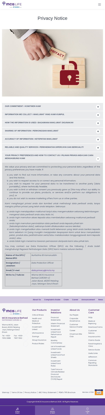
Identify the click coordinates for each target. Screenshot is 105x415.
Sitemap (5, 392)
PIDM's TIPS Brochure (67, 392)
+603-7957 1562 (18, 336)
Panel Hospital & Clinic (95, 345)
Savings (35, 336)
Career (75, 299)
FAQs (90, 317)
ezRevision (92, 357)
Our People (74, 315)
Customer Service (92, 331)
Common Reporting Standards (92, 362)
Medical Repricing (92, 322)
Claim (66, 299)
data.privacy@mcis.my (43, 270)
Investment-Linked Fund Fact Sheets (58, 355)
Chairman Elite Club (76, 335)
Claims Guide (94, 340)
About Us (37, 299)
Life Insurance (38, 333)
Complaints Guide (52, 299)
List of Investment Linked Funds (58, 347)
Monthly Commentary (56, 341)
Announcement (88, 299)
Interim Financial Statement (58, 324)
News (100, 299)
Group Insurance (39, 340)
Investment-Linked (37, 328)
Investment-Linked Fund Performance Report (56, 333)
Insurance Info (94, 336)
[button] (93, 4)
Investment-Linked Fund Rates (56, 363)
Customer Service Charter (76, 325)
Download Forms (95, 327)
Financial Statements (56, 318)
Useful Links (93, 353)
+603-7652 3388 (6, 336)
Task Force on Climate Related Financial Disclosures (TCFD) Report (57, 374)
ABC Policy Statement (47, 392)
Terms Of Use (16, 392)
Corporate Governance (75, 319)
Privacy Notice (30, 392)
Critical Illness (38, 315)
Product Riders (38, 343)
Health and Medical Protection (36, 321)
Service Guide (94, 350)
